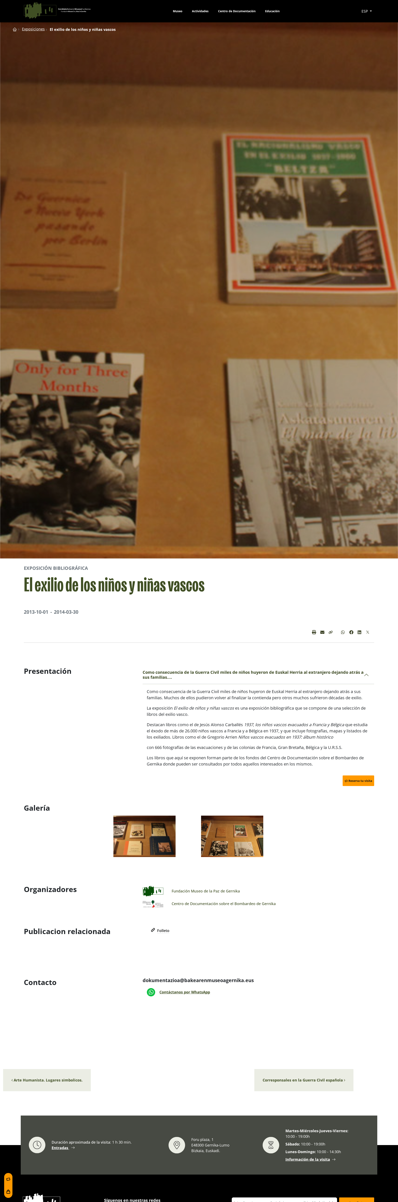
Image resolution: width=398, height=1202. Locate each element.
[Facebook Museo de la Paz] (351, 632)
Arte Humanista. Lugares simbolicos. (48, 1080)
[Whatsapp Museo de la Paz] (343, 632)
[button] (331, 632)
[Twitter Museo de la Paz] (368, 632)
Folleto (163, 930)
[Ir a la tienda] (8, 1192)
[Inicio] (14, 29)
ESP (365, 11)
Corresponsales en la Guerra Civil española (303, 1080)
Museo (177, 11)
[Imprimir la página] (314, 632)
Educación (272, 11)
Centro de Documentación (237, 11)
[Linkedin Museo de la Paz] (360, 632)
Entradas (60, 1147)
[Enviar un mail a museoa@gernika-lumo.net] (322, 632)
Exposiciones (33, 29)
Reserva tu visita (360, 781)
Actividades (200, 11)
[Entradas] (8, 1179)
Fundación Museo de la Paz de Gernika (206, 891)
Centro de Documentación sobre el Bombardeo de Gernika (224, 903)
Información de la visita (307, 1159)
